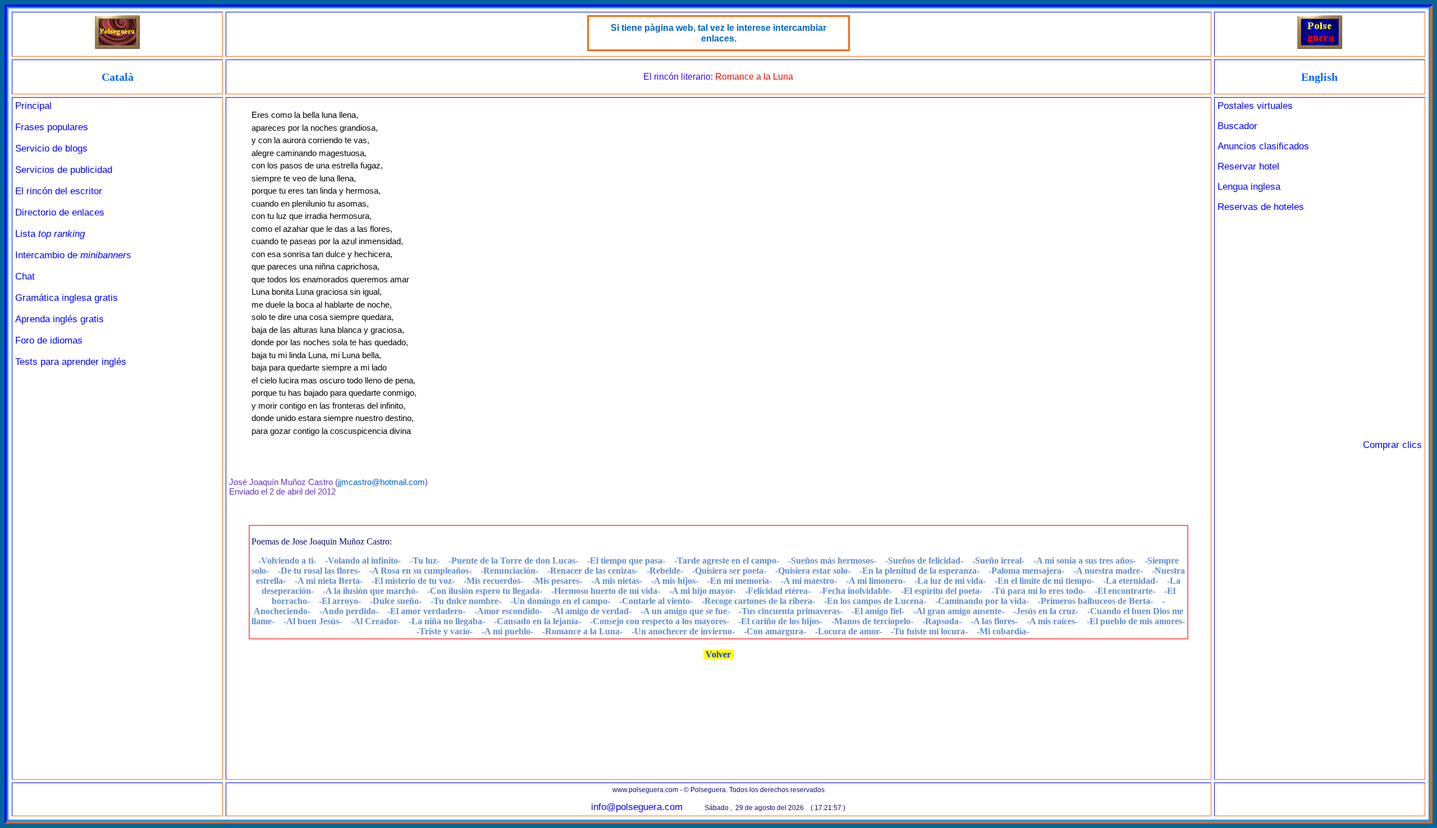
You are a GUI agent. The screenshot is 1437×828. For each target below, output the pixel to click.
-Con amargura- (775, 631)
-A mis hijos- (674, 580)
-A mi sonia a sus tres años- (1084, 560)
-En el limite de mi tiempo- (1044, 580)
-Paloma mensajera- (1026, 570)
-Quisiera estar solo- (812, 570)
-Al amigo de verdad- (591, 611)
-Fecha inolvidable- (856, 591)
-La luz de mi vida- (950, 580)
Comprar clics (1392, 445)
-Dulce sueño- (396, 601)
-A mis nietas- (616, 580)
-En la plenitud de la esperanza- (919, 570)
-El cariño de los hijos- (780, 621)
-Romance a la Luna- (582, 631)
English (1319, 77)
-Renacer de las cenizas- (592, 570)
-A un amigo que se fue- (685, 611)
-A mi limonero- (875, 580)
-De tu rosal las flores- (319, 570)
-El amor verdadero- (426, 611)
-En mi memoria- (739, 580)
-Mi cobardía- (1003, 631)
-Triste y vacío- (445, 631)
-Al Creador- (375, 621)
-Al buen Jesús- (312, 621)
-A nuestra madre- (1108, 570)
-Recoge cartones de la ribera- (758, 601)
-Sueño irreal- (998, 560)
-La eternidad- (1130, 580)
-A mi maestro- (809, 580)
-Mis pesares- (557, 580)
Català (118, 77)
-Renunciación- (509, 570)
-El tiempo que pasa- (626, 560)
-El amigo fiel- (878, 611)
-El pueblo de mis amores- (1136, 621)
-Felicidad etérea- (778, 591)
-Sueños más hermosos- (832, 560)
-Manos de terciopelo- (872, 621)
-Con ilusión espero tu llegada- (484, 591)
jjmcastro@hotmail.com (381, 482)
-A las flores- (994, 621)
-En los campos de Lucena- (875, 601)
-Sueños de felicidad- (924, 560)
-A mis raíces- (1052, 621)
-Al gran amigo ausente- (958, 611)
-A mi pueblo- (507, 631)
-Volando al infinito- (363, 560)
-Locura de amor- (848, 631)
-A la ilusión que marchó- (370, 591)
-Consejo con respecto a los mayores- (659, 621)
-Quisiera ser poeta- (729, 570)
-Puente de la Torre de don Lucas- (513, 560)
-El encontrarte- (1125, 591)
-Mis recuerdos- (493, 580)
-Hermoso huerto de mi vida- (605, 591)
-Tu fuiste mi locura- (929, 631)
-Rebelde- (665, 570)
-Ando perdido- (348, 611)
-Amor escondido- (508, 611)
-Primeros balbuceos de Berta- (1095, 601)
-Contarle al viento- (656, 601)
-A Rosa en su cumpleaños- (420, 570)
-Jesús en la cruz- (1045, 611)
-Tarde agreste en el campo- (726, 560)
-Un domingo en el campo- (560, 601)
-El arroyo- (340, 601)
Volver (718, 654)
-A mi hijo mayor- (702, 591)
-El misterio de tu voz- (413, 580)
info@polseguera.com (637, 807)
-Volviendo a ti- (287, 560)
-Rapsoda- (942, 621)
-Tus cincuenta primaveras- (791, 611)
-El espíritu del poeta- (941, 591)
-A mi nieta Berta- (329, 580)
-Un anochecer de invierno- (683, 631)
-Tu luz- (425, 560)
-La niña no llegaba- (447, 621)
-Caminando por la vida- (982, 601)
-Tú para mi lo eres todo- (1038, 591)
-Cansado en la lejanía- (537, 621)
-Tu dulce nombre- (466, 601)
